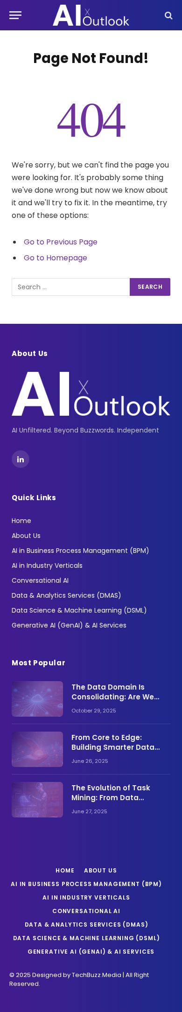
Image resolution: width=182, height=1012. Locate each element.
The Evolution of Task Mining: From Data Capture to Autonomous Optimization (116, 803)
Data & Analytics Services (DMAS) (66, 595)
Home (21, 520)
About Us (26, 535)
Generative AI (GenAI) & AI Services (69, 625)
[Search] (168, 15)
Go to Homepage (55, 257)
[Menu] (15, 15)
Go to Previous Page (61, 242)
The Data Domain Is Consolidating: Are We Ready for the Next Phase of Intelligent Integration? (119, 702)
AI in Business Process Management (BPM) (80, 550)
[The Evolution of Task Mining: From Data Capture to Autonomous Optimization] (37, 799)
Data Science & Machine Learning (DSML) (79, 610)
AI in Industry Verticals (47, 565)
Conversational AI (40, 580)
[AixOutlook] (91, 15)
